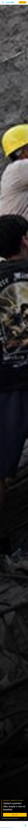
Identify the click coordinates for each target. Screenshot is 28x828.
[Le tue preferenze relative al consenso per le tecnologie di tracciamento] (25, 825)
